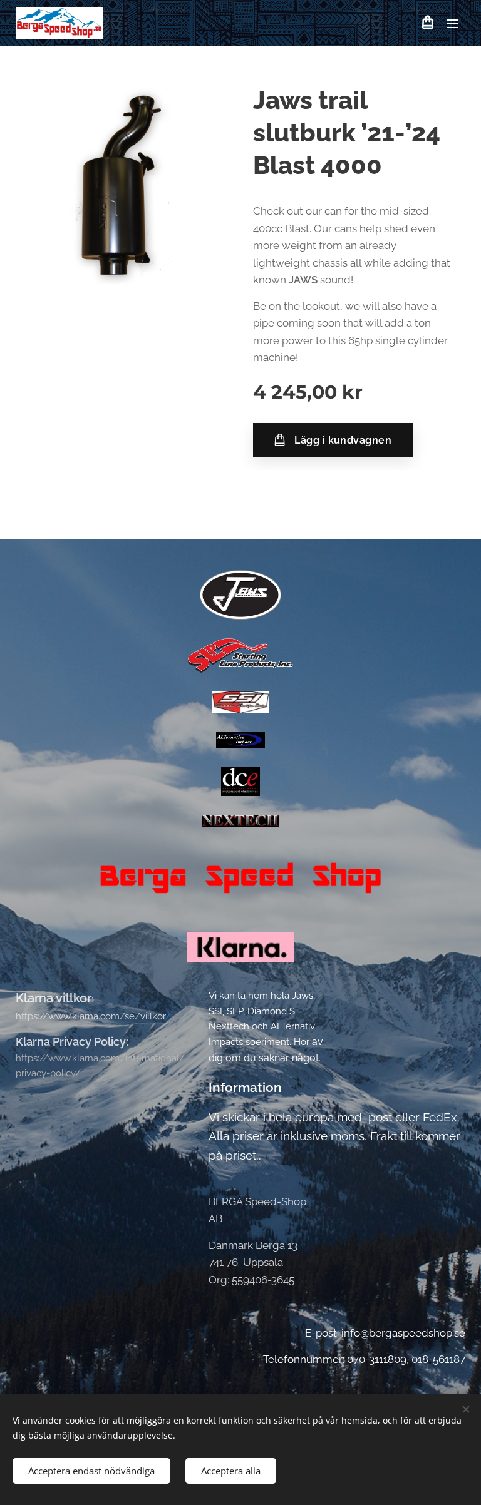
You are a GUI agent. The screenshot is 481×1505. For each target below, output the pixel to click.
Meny (452, 23)
